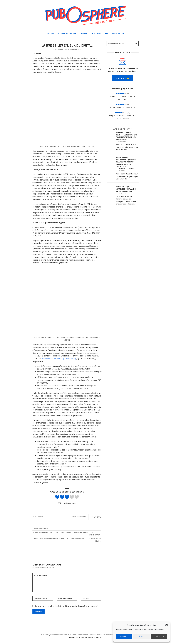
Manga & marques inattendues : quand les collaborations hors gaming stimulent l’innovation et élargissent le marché (126, 163)
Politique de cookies (88, 638)
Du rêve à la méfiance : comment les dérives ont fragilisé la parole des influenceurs (126, 135)
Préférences (159, 636)
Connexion (99, 638)
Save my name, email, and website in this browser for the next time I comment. (66, 606)
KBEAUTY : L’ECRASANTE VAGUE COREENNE (122, 97)
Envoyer (38, 611)
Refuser (142, 636)
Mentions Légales (74, 638)
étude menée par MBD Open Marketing (59, 358)
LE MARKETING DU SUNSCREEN (122, 107)
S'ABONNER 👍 (122, 78)
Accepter (123, 636)
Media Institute (64, 635)
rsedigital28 (76, 50)
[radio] (57, 497)
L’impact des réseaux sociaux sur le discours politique (122, 116)
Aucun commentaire (79, 517)
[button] (166, 625)
